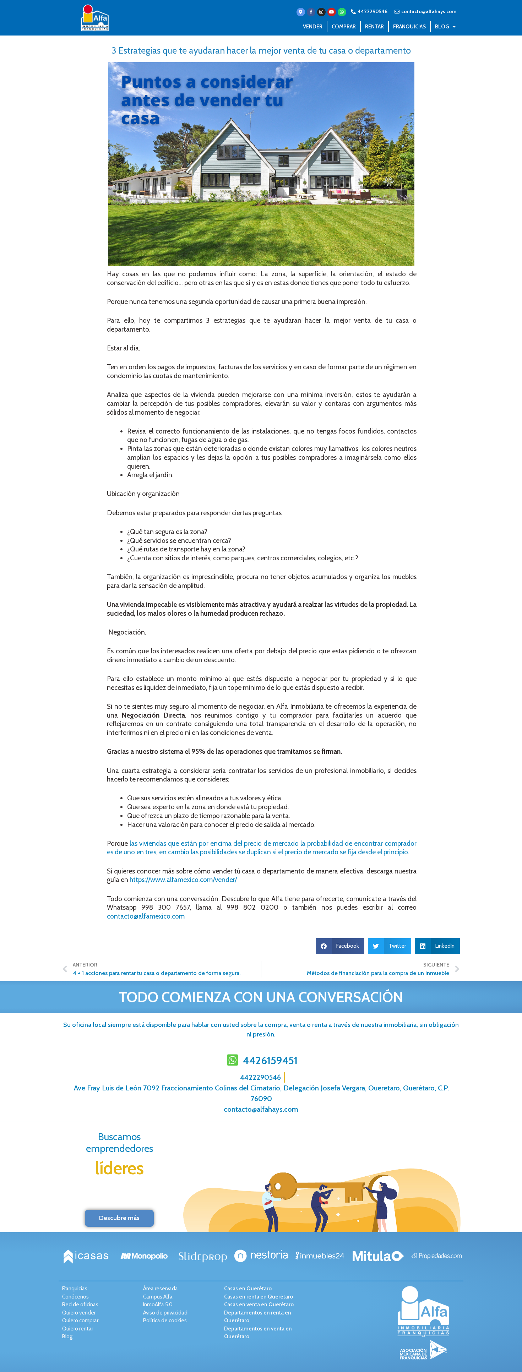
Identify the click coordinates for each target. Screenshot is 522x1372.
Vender (312, 26)
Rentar (374, 26)
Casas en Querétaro (248, 1288)
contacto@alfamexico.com (146, 916)
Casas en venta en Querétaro (259, 1304)
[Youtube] (331, 12)
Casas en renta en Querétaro (258, 1297)
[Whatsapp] (342, 12)
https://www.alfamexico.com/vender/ (183, 880)
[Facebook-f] (311, 12)
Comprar (344, 26)
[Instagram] (321, 12)
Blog (442, 26)
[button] (340, 946)
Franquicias (409, 26)
